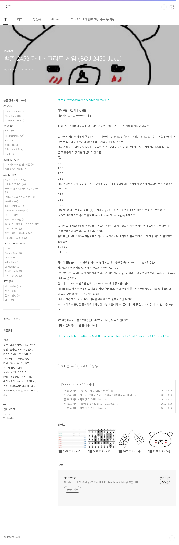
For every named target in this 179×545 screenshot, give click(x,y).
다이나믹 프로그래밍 (13, 358)
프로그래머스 (25, 354)
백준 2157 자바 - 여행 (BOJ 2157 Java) (82, 408)
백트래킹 (20, 367)
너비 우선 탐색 (25, 349)
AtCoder (11, 140)
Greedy (21, 381)
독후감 (10, 291)
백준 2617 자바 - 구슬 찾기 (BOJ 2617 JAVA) (85, 390)
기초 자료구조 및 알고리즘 (19, 164)
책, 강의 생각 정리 (15, 179)
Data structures (15, 111)
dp (29, 376)
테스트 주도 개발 (14, 219)
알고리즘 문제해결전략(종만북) (22, 224)
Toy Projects (13, 271)
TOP (172, 538)
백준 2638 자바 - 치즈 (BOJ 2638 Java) (82, 399)
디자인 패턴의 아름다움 (18, 233)
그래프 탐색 (15, 345)
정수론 (19, 390)
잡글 (9, 300)
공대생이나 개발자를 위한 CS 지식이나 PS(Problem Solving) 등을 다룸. (101, 482)
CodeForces (13, 144)
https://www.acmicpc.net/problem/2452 (83, 100)
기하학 (32, 345)
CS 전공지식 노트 (15, 206)
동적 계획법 (9, 381)
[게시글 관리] (72, 366)
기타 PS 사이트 (14, 149)
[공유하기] (68, 366)
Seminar (11, 159)
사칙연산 (31, 381)
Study (10, 174)
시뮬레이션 (8, 367)
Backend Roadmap (16, 210)
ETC (8, 281)
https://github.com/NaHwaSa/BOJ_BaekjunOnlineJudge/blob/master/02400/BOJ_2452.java (115, 336)
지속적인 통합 (13, 228)
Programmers (14, 135)
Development (14, 243)
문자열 (13, 349)
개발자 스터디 (10, 354)
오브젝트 (11, 201)
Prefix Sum (9, 363)
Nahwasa (70, 477)
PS (64, 384)
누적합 (20, 363)
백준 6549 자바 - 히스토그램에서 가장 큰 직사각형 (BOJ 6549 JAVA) (97, 395)
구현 (5, 349)
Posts (10, 153)
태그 (20, 19)
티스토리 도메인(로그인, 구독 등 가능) (93, 19)
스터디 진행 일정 (15, 184)
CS (7, 106)
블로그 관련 (12, 295)
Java (9, 248)
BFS (27, 363)
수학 (5, 345)
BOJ (71, 384)
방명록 (37, 19)
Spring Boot (13, 253)
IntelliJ (10, 257)
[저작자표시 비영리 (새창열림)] (94, 366)
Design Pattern (14, 120)
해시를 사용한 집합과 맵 (15, 372)
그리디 (23, 376)
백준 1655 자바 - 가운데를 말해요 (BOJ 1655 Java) (88, 403)
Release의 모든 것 (16, 237)
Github (55, 19)
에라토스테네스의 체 (19, 385)
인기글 (17, 319)
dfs (5, 395)
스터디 (34, 385)
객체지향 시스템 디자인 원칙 (20, 196)
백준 (5, 385)
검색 (164, 7)
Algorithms (13, 115)
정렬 (27, 358)
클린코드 (11, 215)
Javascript (12, 266)
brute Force (30, 390)
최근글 (6, 319)
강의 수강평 (13, 286)
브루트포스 (8, 390)
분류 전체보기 (14, 100)
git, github (12, 262)
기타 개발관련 (13, 275)
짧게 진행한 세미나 (16, 169)
